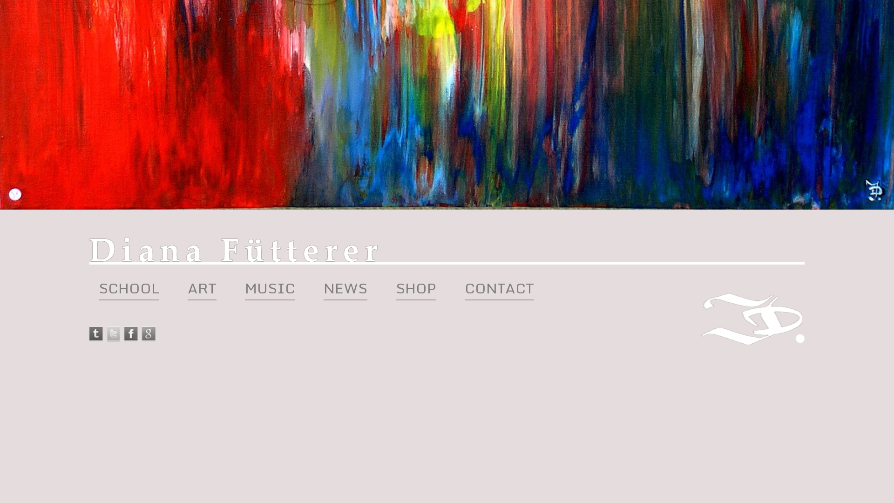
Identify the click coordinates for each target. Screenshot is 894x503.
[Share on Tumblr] (96, 334)
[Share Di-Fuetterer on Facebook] (130, 339)
